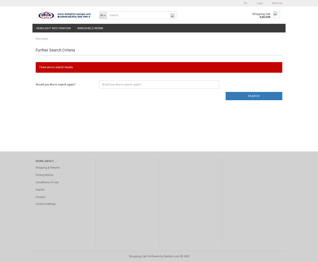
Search (254, 96)
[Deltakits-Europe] (64, 15)
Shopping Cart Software (144, 256)
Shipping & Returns (48, 167)
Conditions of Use (47, 182)
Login (259, 3)
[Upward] (306, 255)
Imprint (40, 189)
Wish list (276, 3)
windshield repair (90, 28)
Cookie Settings (46, 204)
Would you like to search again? (55, 84)
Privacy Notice (44, 175)
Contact (40, 197)
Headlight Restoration (53, 28)
